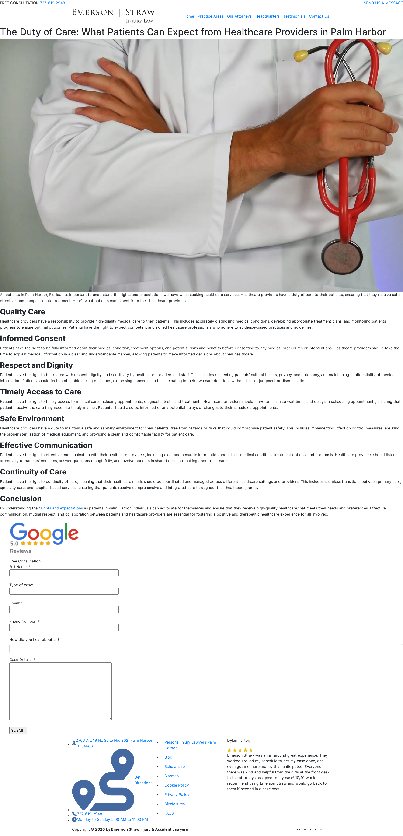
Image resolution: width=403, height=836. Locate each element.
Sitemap (171, 775)
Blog (168, 757)
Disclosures (174, 803)
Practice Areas (210, 16)
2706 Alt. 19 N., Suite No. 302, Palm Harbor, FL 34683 (114, 743)
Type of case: (21, 585)
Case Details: (22, 659)
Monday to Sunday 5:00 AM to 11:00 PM (112, 819)
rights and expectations (62, 508)
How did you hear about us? (34, 639)
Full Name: (20, 566)
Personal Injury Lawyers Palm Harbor (190, 745)
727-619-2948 (52, 2)
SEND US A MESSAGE (383, 2)
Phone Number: (24, 621)
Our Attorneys (239, 16)
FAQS (169, 813)
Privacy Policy (176, 794)
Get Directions (143, 780)
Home (189, 16)
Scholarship (174, 766)
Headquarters (267, 16)
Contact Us (319, 16)
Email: (16, 603)
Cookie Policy (176, 785)
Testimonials (294, 16)
